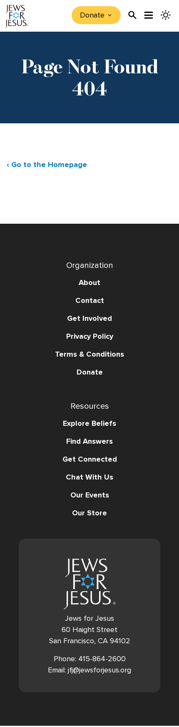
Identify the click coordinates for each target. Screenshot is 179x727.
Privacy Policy (89, 336)
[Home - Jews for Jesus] (16, 16)
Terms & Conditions (89, 354)
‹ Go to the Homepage (47, 164)
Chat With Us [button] (89, 477)
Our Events (89, 495)
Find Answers (89, 441)
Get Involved (89, 318)
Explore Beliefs (89, 423)
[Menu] (149, 15)
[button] (89, 363)
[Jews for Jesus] (90, 584)
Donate (90, 372)
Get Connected (89, 459)
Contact (89, 300)
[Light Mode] (166, 15)
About (89, 282)
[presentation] (132, 15)
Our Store (89, 512)
